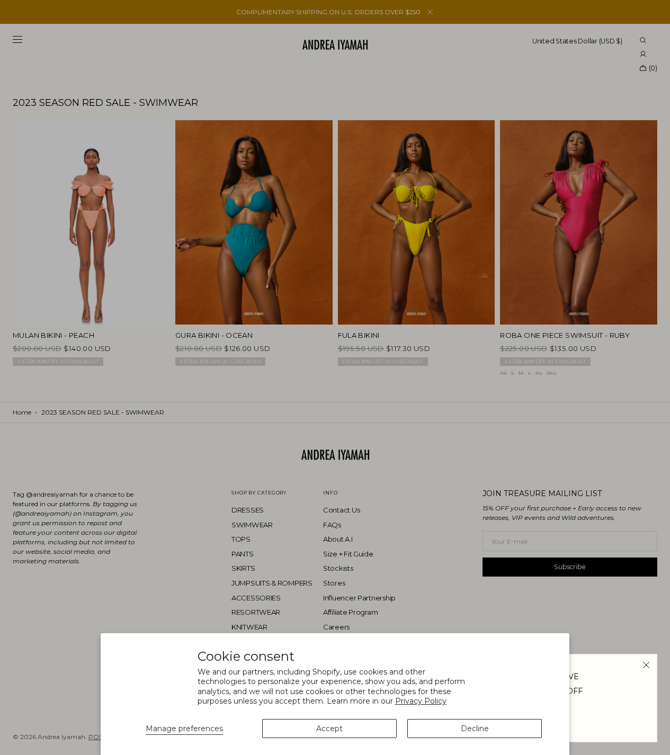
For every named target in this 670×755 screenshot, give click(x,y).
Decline (475, 728)
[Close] (646, 665)
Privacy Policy (420, 701)
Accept (329, 728)
